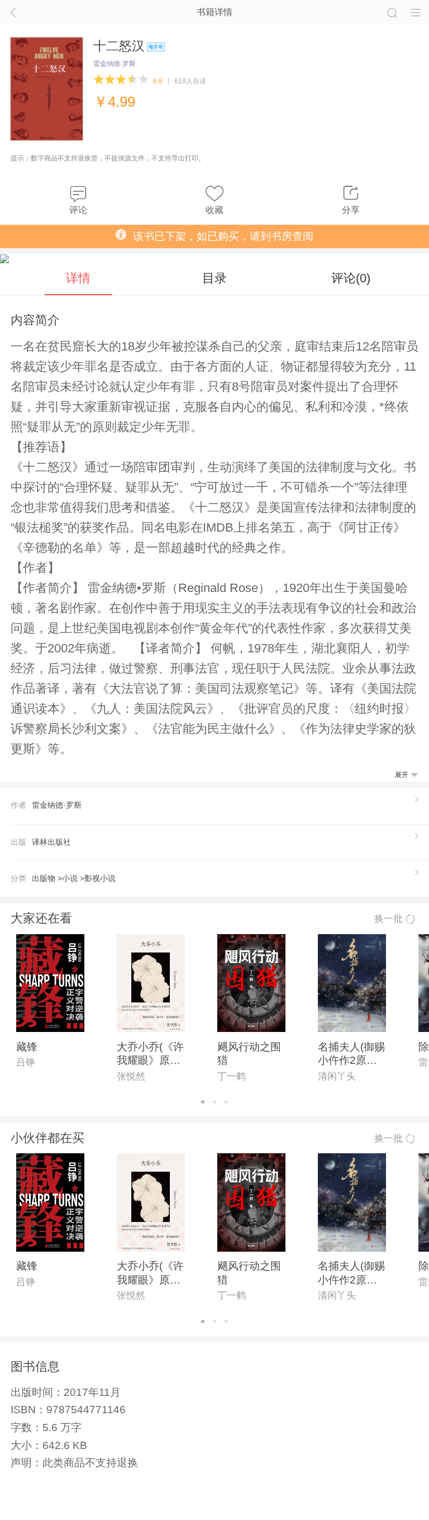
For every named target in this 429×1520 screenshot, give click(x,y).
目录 (214, 278)
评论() (350, 278)
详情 (78, 278)
